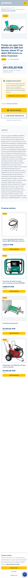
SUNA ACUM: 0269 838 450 (15, 116)
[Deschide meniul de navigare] (25, 3)
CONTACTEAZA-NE (15, 110)
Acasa (2, 8)
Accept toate (14, 568)
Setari (15, 571)
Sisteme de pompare (19, 9)
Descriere (4, 130)
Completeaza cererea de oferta (16, 96)
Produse (8, 8)
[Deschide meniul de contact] (25, 574)
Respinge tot (14, 575)
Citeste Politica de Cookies (12, 564)
